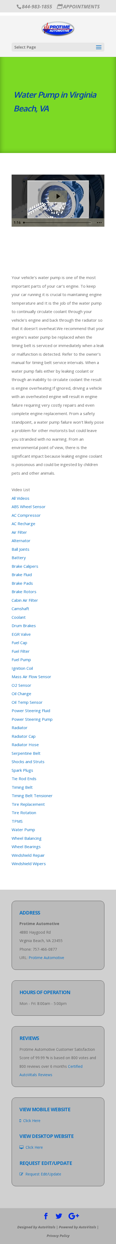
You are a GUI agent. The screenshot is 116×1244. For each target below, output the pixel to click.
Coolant (19, 617)
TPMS (17, 821)
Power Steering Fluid (31, 710)
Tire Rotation (24, 812)
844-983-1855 (37, 6)
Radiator (20, 727)
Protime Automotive (46, 957)
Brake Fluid (22, 574)
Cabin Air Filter (25, 600)
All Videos (20, 498)
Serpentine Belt (26, 753)
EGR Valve (21, 634)
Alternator (21, 540)
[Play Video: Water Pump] (58, 196)
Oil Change (21, 693)
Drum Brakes (24, 625)
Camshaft (20, 608)
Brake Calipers (25, 566)
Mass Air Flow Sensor (31, 676)
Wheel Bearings (26, 846)
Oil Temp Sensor (27, 702)
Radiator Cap (24, 736)
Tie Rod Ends (24, 778)
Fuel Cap (19, 642)
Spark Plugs (22, 770)
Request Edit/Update (42, 1174)
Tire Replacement (28, 804)
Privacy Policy (58, 1235)
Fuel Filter (21, 651)
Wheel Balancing (27, 838)
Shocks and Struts (28, 761)
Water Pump (23, 829)
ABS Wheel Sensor (29, 506)
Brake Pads (22, 583)
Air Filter (19, 532)
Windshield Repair (28, 855)
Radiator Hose (25, 744)
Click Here (30, 1120)
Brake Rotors (24, 591)
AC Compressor (26, 515)
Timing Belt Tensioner (32, 795)
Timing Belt (22, 787)
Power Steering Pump (32, 719)
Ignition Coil (22, 668)
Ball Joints (20, 549)
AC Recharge (23, 523)
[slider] (57, 222)
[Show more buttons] (99, 222)
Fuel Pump (21, 659)
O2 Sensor (21, 685)
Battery (19, 557)
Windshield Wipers (29, 863)
